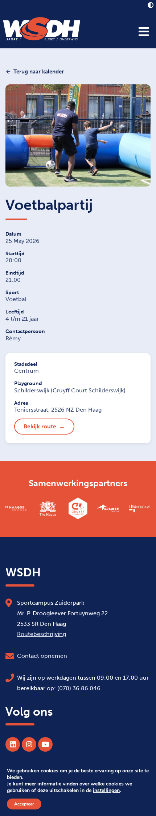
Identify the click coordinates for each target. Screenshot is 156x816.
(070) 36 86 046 (78, 688)
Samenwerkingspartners (78, 483)
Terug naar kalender (38, 71)
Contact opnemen (42, 655)
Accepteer (24, 804)
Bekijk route (40, 426)
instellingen (106, 790)
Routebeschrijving (41, 634)
